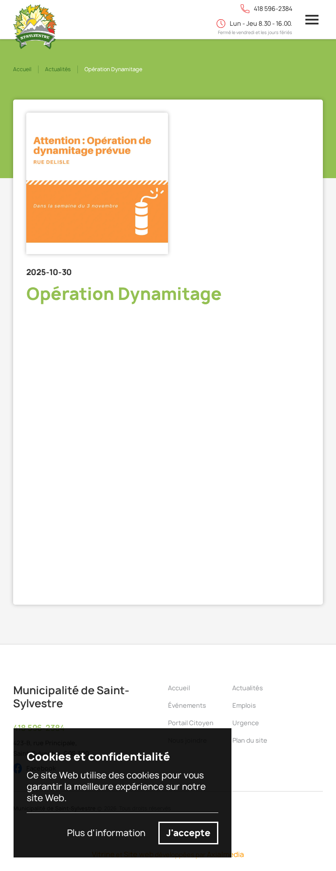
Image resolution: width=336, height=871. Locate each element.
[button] (312, 19)
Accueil (22, 69)
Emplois (244, 705)
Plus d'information (106, 833)
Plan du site (249, 740)
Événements (187, 705)
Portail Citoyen (191, 723)
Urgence (245, 723)
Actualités (58, 69)
